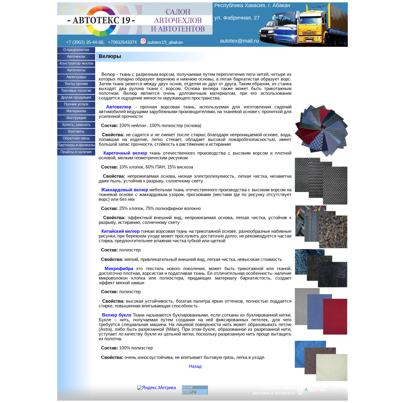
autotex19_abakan (164, 42)
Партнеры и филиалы (76, 145)
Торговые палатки (76, 91)
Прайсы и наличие (76, 152)
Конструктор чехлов (76, 63)
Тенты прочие (76, 84)
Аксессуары (76, 77)
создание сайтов (278, 387)
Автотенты (76, 70)
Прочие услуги (76, 104)
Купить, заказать (76, 125)
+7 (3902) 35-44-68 (84, 42)
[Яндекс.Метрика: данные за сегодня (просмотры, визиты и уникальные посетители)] (156, 387)
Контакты (76, 131)
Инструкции (76, 118)
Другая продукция (76, 97)
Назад (195, 366)
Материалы (76, 111)
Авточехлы (76, 56)
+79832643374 (122, 42)
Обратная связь (76, 138)
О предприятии (76, 50)
